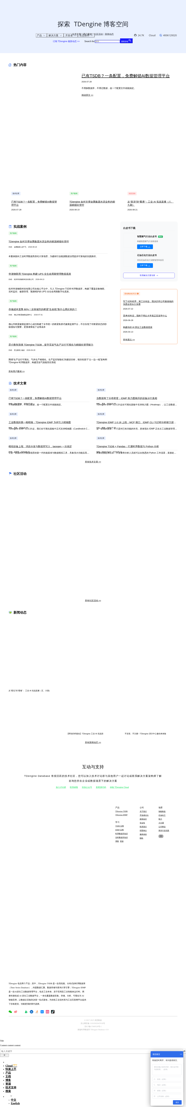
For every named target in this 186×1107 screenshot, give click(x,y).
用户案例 (74, 193)
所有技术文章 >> (93, 462)
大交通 (161, 823)
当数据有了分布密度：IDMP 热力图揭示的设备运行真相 (126, 398)
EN (161, 836)
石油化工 (162, 815)
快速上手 (10, 1069)
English (15, 1103)
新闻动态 (143, 819)
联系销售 (74, 787)
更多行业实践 (163, 831)
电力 (160, 819)
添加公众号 (87, 787)
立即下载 (143, 247)
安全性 (142, 823)
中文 (13, 1099)
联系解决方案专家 (147, 275)
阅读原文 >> (87, 95)
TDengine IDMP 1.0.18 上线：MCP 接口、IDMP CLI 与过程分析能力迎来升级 (138, 422)
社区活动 (132, 193)
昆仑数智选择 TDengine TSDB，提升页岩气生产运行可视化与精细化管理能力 (51, 344)
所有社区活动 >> (93, 600)
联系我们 (143, 827)
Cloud (152, 35)
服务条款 (143, 834)
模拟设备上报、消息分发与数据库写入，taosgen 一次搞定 (40, 446)
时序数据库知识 (121, 834)
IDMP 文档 (119, 830)
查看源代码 (101, 787)
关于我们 (143, 811)
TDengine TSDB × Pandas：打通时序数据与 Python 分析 (127, 446)
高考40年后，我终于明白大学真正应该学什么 (145, 316)
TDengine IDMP (121, 815)
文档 (8, 1076)
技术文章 (16, 193)
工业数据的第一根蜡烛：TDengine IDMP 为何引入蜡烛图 (40, 422)
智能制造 (162, 811)
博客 (117, 841)
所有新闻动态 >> (93, 742)
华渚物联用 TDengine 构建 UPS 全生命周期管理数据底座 (40, 274)
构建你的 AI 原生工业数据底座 (137, 327)
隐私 (141, 838)
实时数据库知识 (121, 837)
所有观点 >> (129, 339)
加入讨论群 (61, 787)
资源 (122, 841)
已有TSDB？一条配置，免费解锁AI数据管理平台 (126, 76)
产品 (8, 1072)
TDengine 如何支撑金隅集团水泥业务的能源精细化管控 (39, 241)
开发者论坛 (144, 815)
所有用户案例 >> (17, 371)
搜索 (8, 1091)
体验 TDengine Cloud (119, 787)
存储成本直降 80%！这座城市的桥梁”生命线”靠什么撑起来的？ (43, 309)
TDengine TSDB (121, 811)
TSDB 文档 (119, 826)
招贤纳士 (143, 831)
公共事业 (162, 827)
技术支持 (10, 1087)
